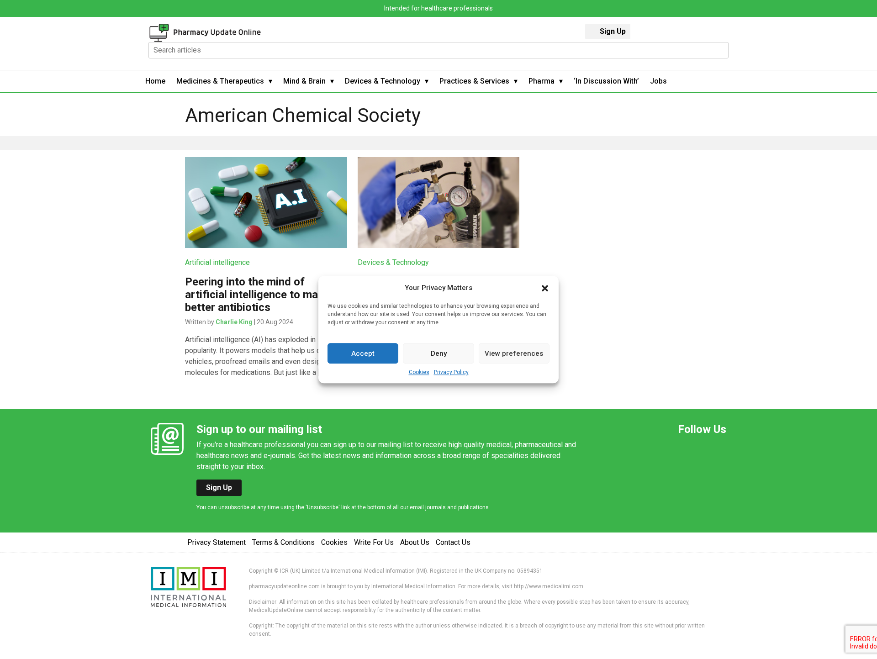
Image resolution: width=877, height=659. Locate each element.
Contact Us (453, 542)
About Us (414, 542)
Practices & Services (474, 81)
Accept (363, 353)
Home (155, 81)
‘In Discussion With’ (606, 81)
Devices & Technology (382, 81)
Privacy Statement (216, 542)
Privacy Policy (451, 372)
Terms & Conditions (283, 542)
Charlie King (234, 322)
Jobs (658, 81)
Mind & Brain (304, 81)
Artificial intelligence (217, 262)
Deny (439, 353)
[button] (544, 287)
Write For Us (374, 542)
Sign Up (613, 31)
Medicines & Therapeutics (220, 81)
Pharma (541, 81)
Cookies (419, 372)
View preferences (514, 353)
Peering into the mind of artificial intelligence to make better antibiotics (257, 294)
